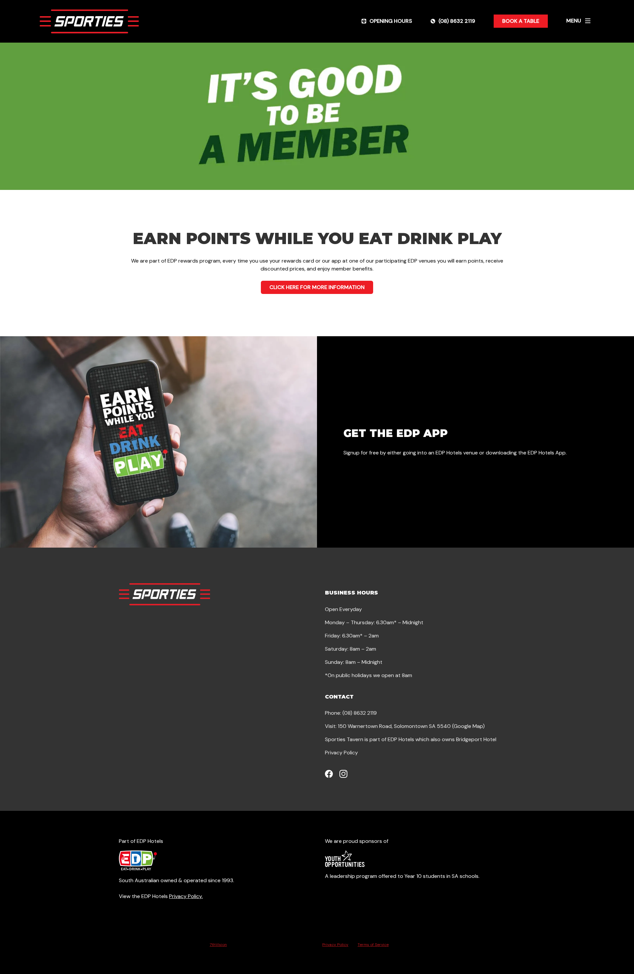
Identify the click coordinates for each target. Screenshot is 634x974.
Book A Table (520, 21)
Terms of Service (373, 944)
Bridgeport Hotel (476, 739)
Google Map (468, 726)
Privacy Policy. (186, 896)
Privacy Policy (341, 752)
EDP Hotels (401, 739)
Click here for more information (317, 287)
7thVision (218, 944)
